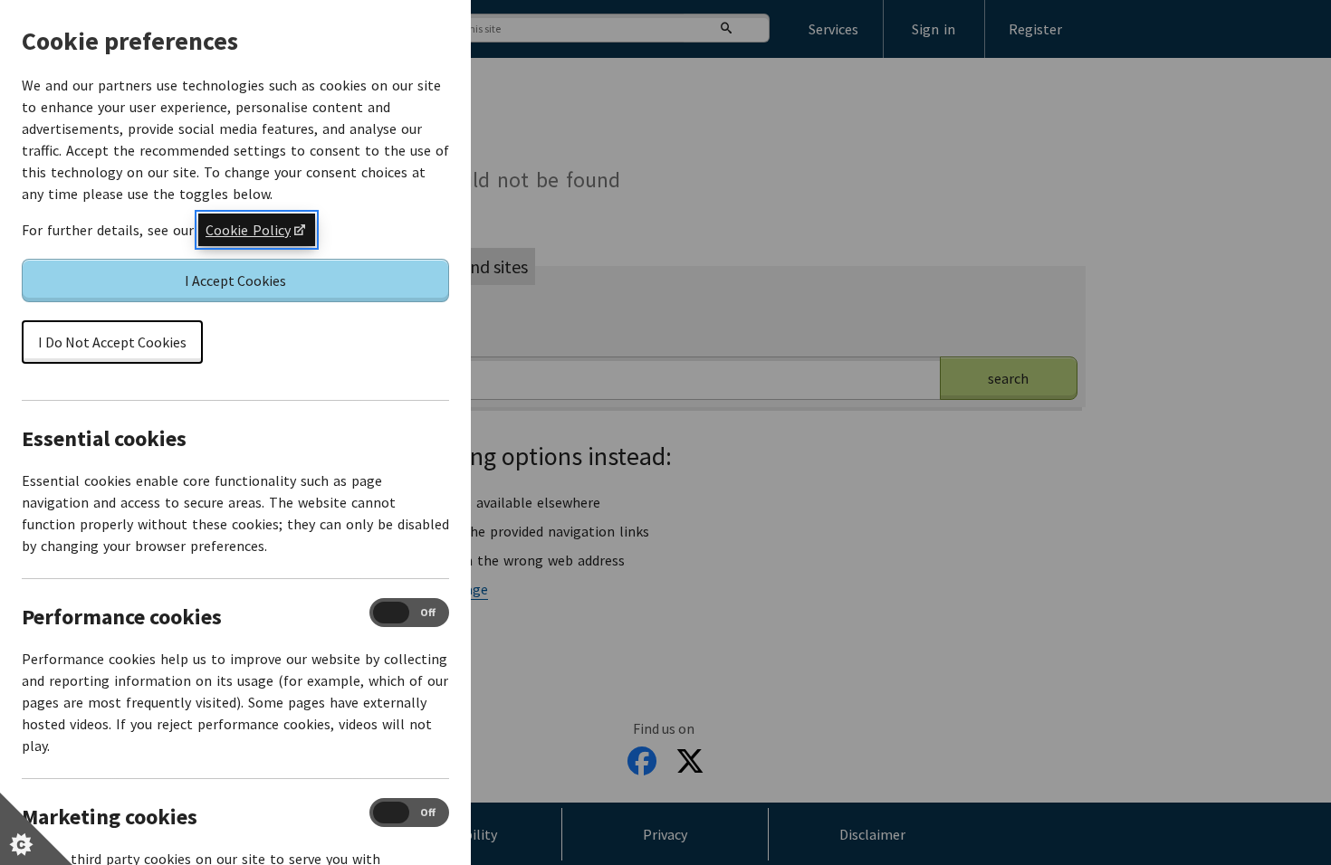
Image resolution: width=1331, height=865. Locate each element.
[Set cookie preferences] (36, 829)
